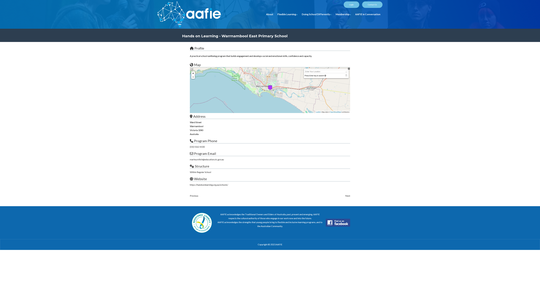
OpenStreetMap (335, 112)
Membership (342, 14)
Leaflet (318, 112)
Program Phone (205, 141)
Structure (202, 166)
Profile (199, 48)
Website (200, 179)
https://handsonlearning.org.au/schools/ (209, 184)
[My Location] (325, 75)
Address (199, 116)
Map (197, 65)
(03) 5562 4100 (197, 146)
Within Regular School (200, 172)
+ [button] (193, 73)
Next (347, 195)
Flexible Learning (286, 14)
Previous (194, 195)
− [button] (193, 76)
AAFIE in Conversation (367, 14)
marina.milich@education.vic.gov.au (207, 159)
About (269, 14)
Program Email (205, 153)
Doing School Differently (316, 14)
